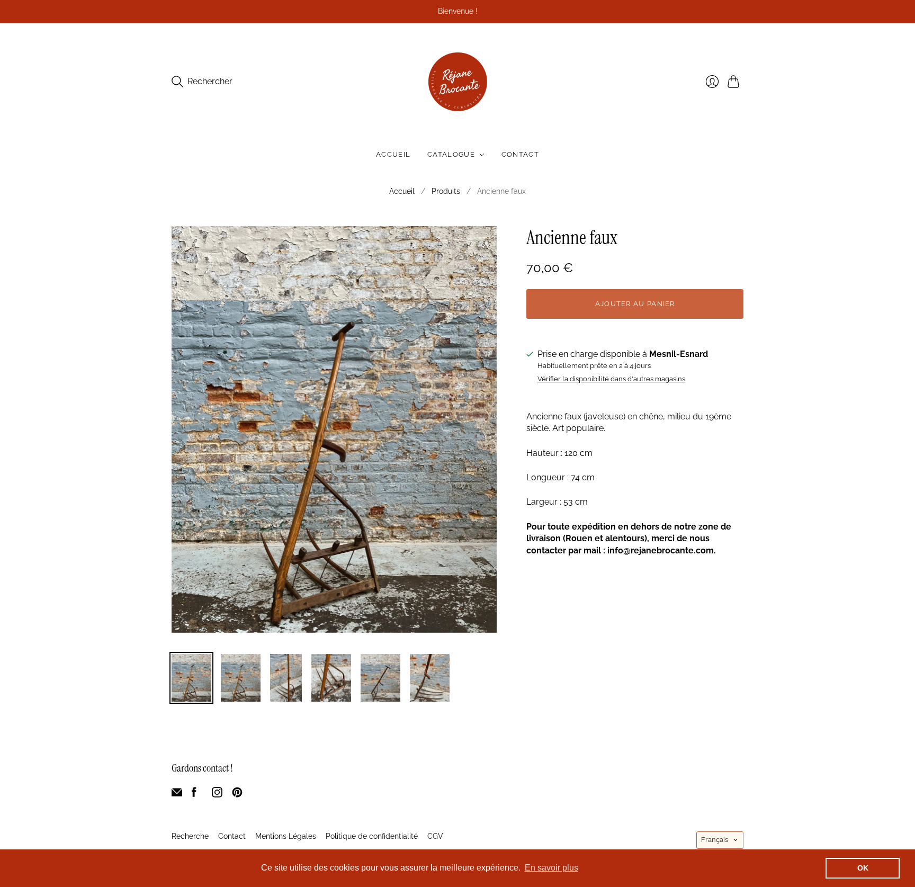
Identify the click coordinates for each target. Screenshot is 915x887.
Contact (520, 154)
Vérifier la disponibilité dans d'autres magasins (611, 379)
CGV (435, 836)
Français (714, 840)
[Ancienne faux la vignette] (191, 678)
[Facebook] (194, 795)
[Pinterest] (237, 795)
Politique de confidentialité (372, 836)
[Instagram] (217, 795)
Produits (446, 191)
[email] (177, 795)
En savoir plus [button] (551, 867)
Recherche (190, 836)
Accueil (393, 154)
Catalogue (451, 154)
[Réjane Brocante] (458, 82)
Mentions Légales (285, 836)
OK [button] (862, 868)
